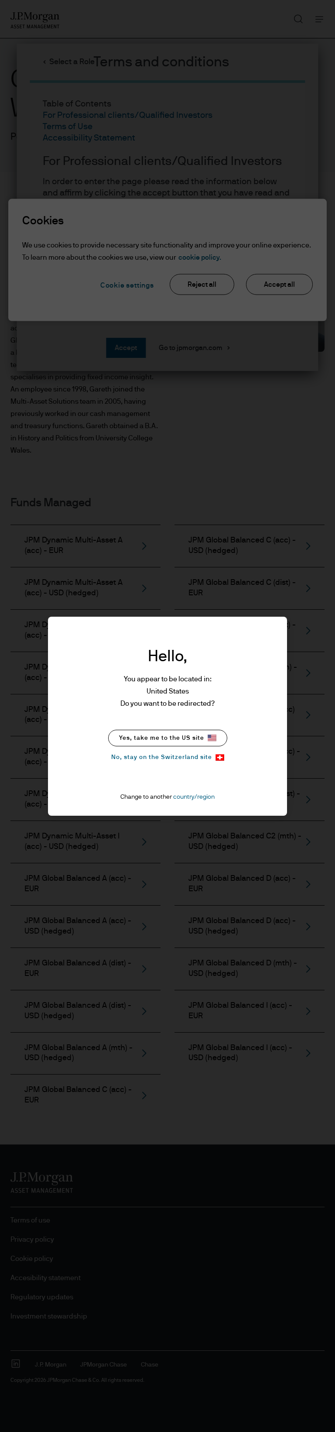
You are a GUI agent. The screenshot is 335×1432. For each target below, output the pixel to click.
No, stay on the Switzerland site (161, 757)
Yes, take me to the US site (161, 738)
